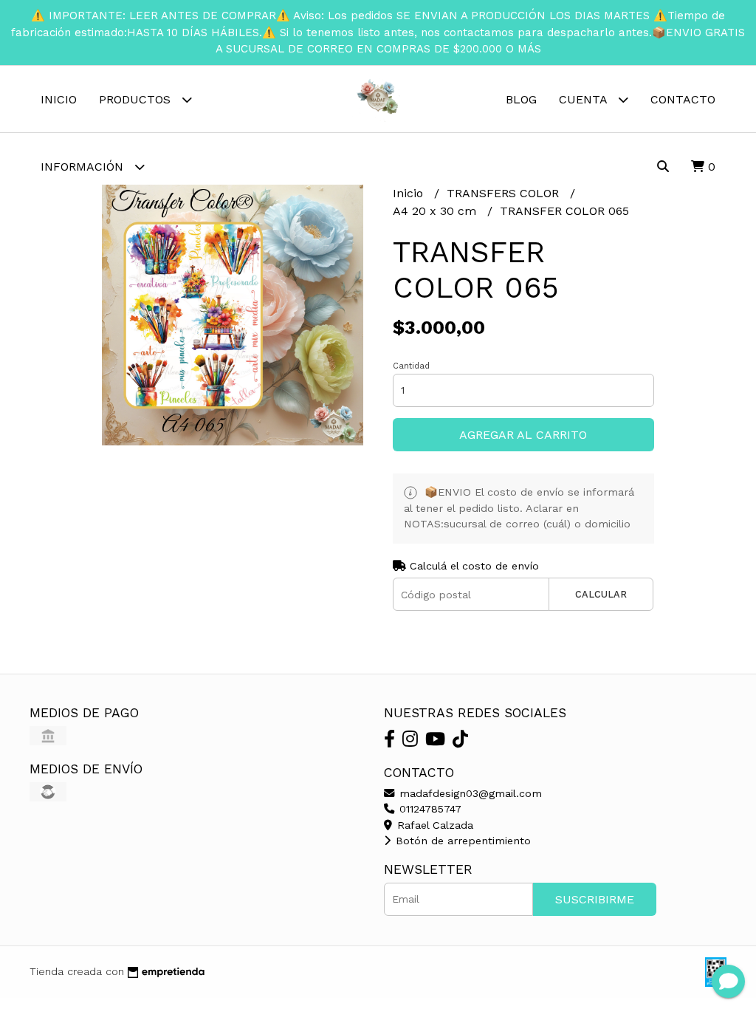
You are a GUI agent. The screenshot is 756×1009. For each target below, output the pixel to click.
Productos (136, 99)
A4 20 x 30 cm (436, 211)
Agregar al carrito (523, 435)
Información (84, 167)
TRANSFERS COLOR (505, 193)
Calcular (601, 594)
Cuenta (585, 99)
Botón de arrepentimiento (461, 840)
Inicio (59, 99)
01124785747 (428, 809)
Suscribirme (594, 899)
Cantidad (411, 366)
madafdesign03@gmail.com (469, 793)
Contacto (682, 99)
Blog (521, 99)
